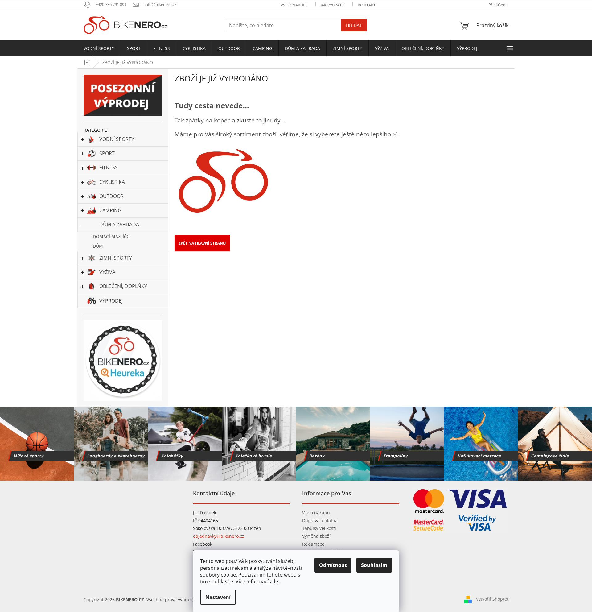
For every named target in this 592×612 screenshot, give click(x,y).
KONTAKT (367, 5)
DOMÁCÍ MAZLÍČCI (112, 236)
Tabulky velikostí (319, 528)
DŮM (98, 246)
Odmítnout (333, 565)
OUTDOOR (111, 196)
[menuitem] (99, 48)
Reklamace (313, 544)
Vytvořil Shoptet (492, 599)
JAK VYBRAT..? (333, 5)
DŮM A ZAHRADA (119, 224)
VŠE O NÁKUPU (294, 5)
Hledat (354, 25)
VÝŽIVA (107, 272)
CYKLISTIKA (112, 182)
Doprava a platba (320, 520)
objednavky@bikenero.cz (218, 536)
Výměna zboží (316, 536)
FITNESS (108, 167)
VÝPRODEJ (111, 300)
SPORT (107, 153)
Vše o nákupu (316, 512)
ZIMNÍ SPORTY (115, 257)
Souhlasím (374, 565)
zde (274, 581)
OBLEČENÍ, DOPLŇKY (123, 286)
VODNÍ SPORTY (116, 139)
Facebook (202, 544)
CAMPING (110, 210)
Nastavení (218, 597)
